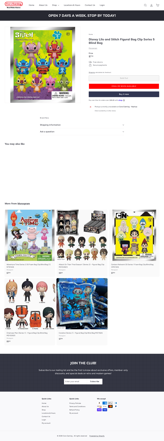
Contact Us (90, 5)
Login (102, 5)
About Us (43, 5)
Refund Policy (74, 410)
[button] (124, 86)
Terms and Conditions (77, 406)
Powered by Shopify (96, 436)
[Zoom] (43, 65)
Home (31, 5)
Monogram (93, 48)
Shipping (92, 72)
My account (46, 423)
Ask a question (47, 131)
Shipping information (50, 125)
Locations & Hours (72, 5)
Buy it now (124, 94)
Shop (54, 5)
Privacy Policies (75, 403)
